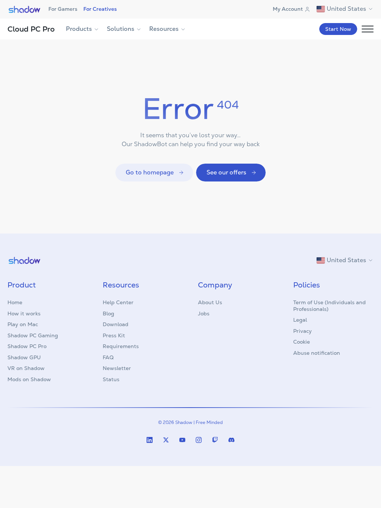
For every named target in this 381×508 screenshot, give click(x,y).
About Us (210, 302)
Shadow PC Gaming (32, 335)
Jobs (203, 313)
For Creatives (100, 9)
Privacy (302, 331)
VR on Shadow (26, 368)
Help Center (118, 302)
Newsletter (117, 368)
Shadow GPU (24, 357)
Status (111, 379)
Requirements (121, 346)
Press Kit (114, 335)
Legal (300, 319)
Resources (164, 29)
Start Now (338, 29)
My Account (288, 9)
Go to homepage (150, 172)
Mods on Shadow (29, 379)
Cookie (301, 341)
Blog (108, 313)
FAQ (108, 357)
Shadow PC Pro (27, 346)
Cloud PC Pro (31, 29)
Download (115, 324)
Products (79, 29)
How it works (24, 313)
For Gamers (62, 9)
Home (14, 302)
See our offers (226, 172)
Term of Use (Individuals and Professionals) (329, 305)
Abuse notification (316, 353)
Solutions (120, 29)
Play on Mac (22, 324)
